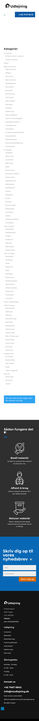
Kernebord (9, 76)
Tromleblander (10, 125)
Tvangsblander (10, 136)
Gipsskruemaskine (12, 219)
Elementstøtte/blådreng (14, 143)
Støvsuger (9, 104)
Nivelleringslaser (11, 281)
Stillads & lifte (9, 354)
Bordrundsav (10, 177)
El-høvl (7, 198)
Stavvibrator (9, 97)
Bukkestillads (10, 360)
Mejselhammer (10, 181)
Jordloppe (9, 260)
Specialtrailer (10, 308)
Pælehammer (10, 250)
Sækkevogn (9, 111)
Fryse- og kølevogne (11, 302)
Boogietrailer (10, 326)
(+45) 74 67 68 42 (26, 14)
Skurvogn (8, 347)
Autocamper (8, 646)
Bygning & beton (10, 67)
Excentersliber (10, 205)
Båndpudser (9, 184)
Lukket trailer (10, 333)
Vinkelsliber (9, 223)
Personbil (8, 380)
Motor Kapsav (10, 101)
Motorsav (8, 243)
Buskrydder (9, 229)
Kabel (7, 167)
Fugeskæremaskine (12, 122)
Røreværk (8, 90)
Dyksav (8, 191)
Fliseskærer (9, 129)
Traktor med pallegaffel (13, 118)
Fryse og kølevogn (10, 642)
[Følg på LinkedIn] (2, 708)
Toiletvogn (9, 350)
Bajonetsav (9, 163)
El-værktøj (7, 150)
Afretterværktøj (11, 288)
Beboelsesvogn (11, 319)
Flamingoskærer (11, 115)
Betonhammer (10, 80)
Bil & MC (7, 374)
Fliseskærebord (11, 139)
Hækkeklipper (10, 232)
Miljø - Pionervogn (12, 336)
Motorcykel (9, 377)
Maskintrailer (10, 340)
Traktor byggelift (11, 370)
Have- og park (9, 226)
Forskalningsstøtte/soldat (14, 132)
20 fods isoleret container (14, 56)
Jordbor (8, 236)
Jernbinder (9, 160)
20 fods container (11, 60)
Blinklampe (9, 277)
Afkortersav (9, 156)
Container (7, 632)
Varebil (7, 384)
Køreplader (9, 256)
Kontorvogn (9, 343)
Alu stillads (9, 356)
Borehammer (10, 94)
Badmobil (8, 322)
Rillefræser (9, 195)
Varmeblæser (10, 146)
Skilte (7, 263)
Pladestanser (10, 188)
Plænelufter (9, 246)
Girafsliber (9, 153)
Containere (8, 53)
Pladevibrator (10, 284)
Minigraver (9, 267)
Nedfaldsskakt (10, 83)
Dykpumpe (9, 291)
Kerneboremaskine (12, 174)
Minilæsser (9, 274)
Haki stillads (9, 363)
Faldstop (8, 108)
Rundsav (8, 202)
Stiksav (7, 216)
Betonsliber (9, 87)
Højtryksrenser (10, 69)
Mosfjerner (9, 239)
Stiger (7, 367)
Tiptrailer (8, 315)
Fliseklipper (9, 295)
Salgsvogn (9, 312)
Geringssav (9, 212)
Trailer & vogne (9, 305)
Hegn (7, 270)
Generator (9, 298)
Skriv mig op (27, 579)
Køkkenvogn (10, 329)
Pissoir (6, 63)
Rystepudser (9, 209)
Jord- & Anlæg (9, 253)
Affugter (8, 73)
